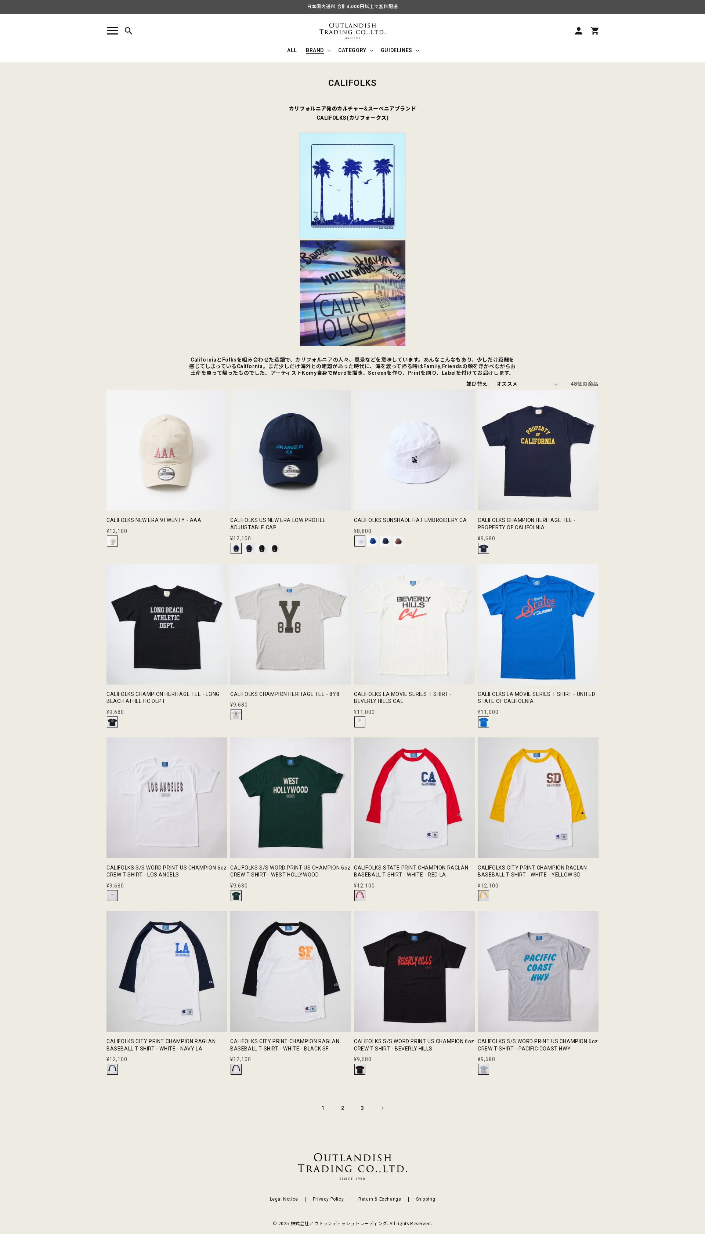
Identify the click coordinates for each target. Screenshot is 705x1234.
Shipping (425, 1199)
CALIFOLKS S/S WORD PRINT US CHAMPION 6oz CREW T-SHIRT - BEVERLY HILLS (414, 1045)
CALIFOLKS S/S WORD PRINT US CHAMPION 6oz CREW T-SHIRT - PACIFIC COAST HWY (538, 1045)
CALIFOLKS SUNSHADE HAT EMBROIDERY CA (410, 520)
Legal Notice (284, 1199)
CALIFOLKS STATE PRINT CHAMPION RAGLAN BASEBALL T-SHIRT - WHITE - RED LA (411, 871)
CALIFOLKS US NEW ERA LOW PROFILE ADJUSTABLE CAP (278, 523)
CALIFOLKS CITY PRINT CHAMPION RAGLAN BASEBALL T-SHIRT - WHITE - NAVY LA (161, 1045)
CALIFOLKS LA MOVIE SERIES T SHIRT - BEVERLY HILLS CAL (403, 697)
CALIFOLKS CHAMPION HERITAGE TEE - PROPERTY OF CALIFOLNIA (527, 523)
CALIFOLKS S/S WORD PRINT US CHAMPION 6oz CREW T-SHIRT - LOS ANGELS (166, 871)
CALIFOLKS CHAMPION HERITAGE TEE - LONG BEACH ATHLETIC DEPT (163, 697)
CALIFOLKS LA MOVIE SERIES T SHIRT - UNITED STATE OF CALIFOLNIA (536, 697)
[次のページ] (382, 1108)
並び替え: (477, 384)
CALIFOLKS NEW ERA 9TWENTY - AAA (154, 520)
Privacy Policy (328, 1199)
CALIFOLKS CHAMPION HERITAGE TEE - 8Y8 (284, 694)
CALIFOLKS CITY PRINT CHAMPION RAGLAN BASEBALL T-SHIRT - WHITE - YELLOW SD (532, 871)
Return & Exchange (379, 1199)
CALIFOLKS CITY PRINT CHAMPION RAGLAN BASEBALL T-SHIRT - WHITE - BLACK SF (285, 1045)
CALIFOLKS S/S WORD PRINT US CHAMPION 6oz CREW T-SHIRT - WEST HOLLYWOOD (290, 871)
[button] (112, 31)
